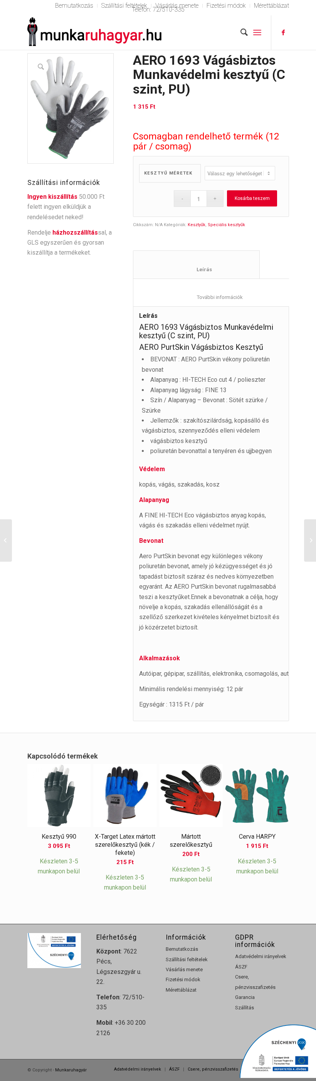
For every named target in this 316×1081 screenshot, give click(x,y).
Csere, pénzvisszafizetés (255, 982)
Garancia (245, 997)
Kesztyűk (196, 224)
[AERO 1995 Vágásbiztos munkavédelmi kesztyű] (6, 540)
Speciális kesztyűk (226, 224)
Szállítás (244, 1007)
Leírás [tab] (196, 269)
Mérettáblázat (181, 990)
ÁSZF (241, 967)
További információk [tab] (215, 297)
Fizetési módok (183, 979)
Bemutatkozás (182, 949)
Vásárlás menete (184, 969)
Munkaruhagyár (71, 1070)
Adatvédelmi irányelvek (260, 956)
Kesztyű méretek (168, 173)
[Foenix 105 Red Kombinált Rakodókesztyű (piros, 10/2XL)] (310, 540)
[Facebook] (283, 32)
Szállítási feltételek (187, 959)
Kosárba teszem (252, 198)
